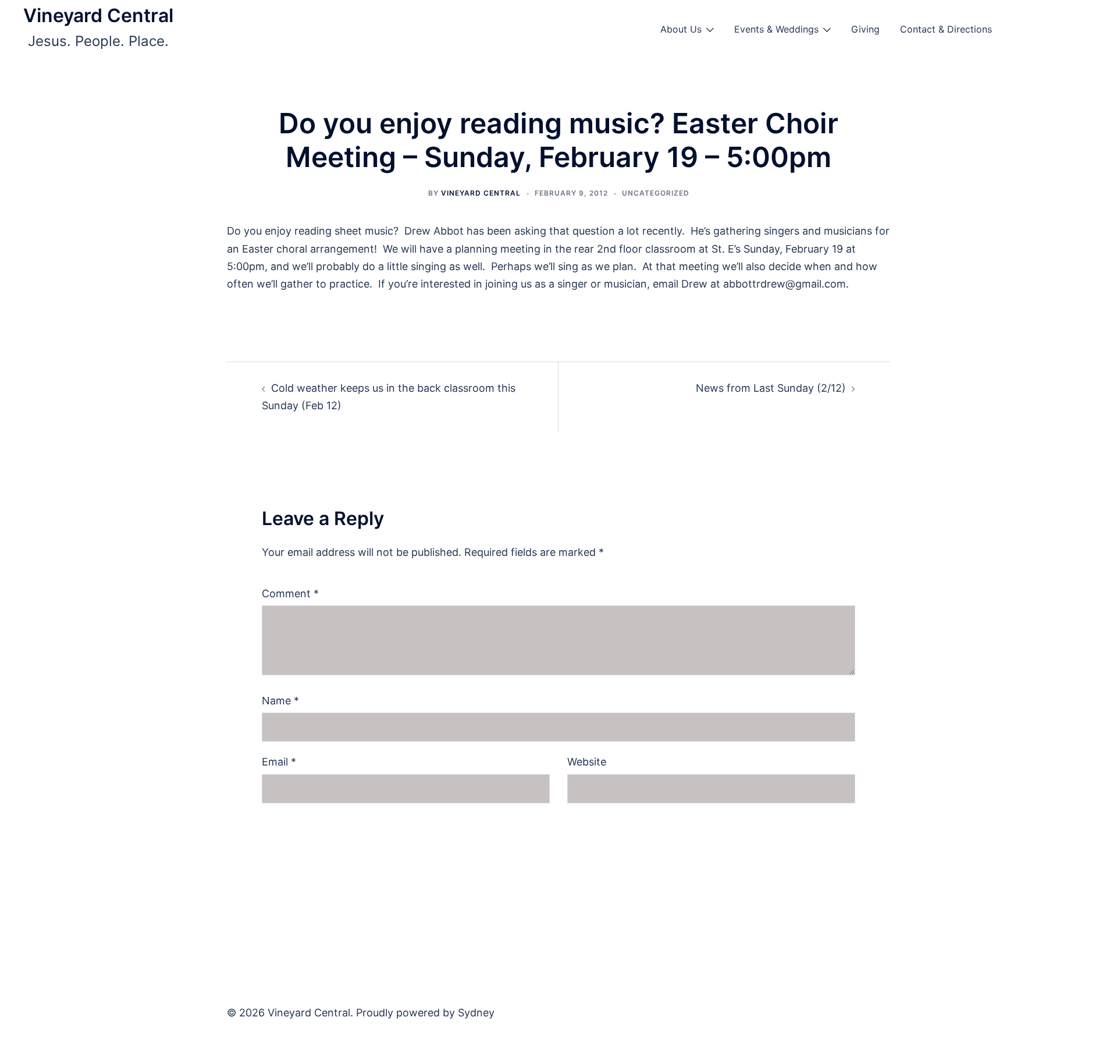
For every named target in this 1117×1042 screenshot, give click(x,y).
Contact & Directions (946, 29)
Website (586, 762)
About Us (681, 29)
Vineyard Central (98, 15)
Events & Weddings (776, 29)
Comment (290, 593)
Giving (865, 29)
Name (280, 700)
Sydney (476, 1012)
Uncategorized (655, 193)
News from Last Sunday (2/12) (771, 388)
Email (279, 762)
